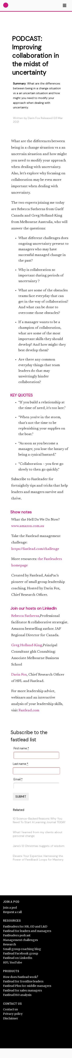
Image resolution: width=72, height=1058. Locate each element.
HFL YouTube (12, 962)
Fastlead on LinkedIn (17, 958)
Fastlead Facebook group (20, 953)
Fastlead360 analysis (17, 995)
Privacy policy (13, 1014)
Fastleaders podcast (16, 935)
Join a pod (10, 907)
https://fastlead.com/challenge (35, 549)
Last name (20, 763)
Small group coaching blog (22, 949)
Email (18, 779)
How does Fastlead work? (20, 977)
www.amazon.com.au (27, 526)
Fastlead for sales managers (22, 990)
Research (9, 944)
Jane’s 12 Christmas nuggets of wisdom (38, 846)
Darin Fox (19, 675)
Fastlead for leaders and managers (27, 931)
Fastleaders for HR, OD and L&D (25, 926)
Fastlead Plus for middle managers (27, 986)
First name (21, 748)
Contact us (10, 1009)
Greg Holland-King (26, 645)
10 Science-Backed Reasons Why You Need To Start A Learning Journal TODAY (39, 820)
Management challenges (20, 940)
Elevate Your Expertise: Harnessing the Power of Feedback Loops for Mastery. (38, 857)
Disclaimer (10, 1018)
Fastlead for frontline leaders (23, 981)
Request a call (12, 912)
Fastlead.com (29, 710)
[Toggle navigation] (64, 5)
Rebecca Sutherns (25, 616)
